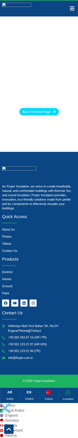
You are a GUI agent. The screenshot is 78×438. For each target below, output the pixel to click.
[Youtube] (14, 303)
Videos (6, 243)
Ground (7, 286)
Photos (7, 236)
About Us (8, 229)
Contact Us (9, 250)
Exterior (7, 272)
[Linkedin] (23, 303)
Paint (5, 293)
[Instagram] (33, 303)
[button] (72, 8)
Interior (6, 279)
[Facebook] (5, 303)
